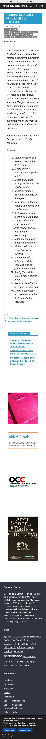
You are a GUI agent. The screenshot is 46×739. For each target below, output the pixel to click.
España (21, 644)
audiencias (25, 637)
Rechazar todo (25, 730)
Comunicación (35, 637)
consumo (9, 640)
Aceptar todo (9, 730)
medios (8, 651)
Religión (15, 37)
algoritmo (7, 637)
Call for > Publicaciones (14, 701)
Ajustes (7, 735)
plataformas (29, 656)
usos (21, 665)
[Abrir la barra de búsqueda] (31, 6)
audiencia (16, 636)
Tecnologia (14, 665)
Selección (8, 688)
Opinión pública (19, 34)
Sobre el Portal (10, 712)
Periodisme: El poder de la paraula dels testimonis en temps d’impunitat (22, 361)
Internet (30, 647)
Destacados (9, 684)
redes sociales (26, 661)
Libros (7, 692)
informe (21, 647)
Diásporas (15, 32)
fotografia (30, 644)
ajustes (33, 725)
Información (10, 647)
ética (27, 665)
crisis (28, 640)
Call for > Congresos (13, 705)
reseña (6, 665)
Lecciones (8, 680)
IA (36, 643)
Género (24, 32)
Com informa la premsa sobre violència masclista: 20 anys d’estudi (21, 343)
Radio (12, 662)
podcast (7, 662)
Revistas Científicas (29, 37)
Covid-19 (20, 640)
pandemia (18, 651)
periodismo (13, 656)
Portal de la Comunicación (15, 6)
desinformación (10, 644)
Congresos (9, 696)
